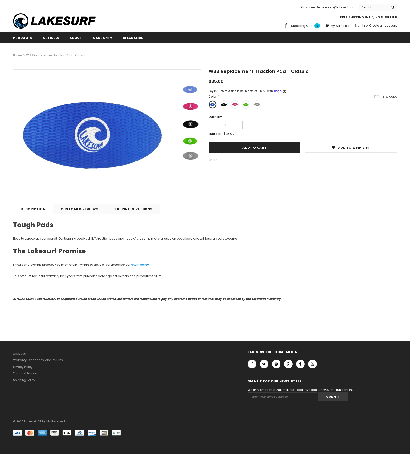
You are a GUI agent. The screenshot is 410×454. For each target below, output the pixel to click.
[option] (96, 133)
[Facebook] (252, 364)
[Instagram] (276, 364)
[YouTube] (312, 364)
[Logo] (58, 21)
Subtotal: (215, 134)
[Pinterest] (288, 364)
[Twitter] (264, 364)
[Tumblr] (300, 364)
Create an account (383, 26)
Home (17, 55)
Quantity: (216, 117)
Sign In (360, 26)
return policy (140, 265)
